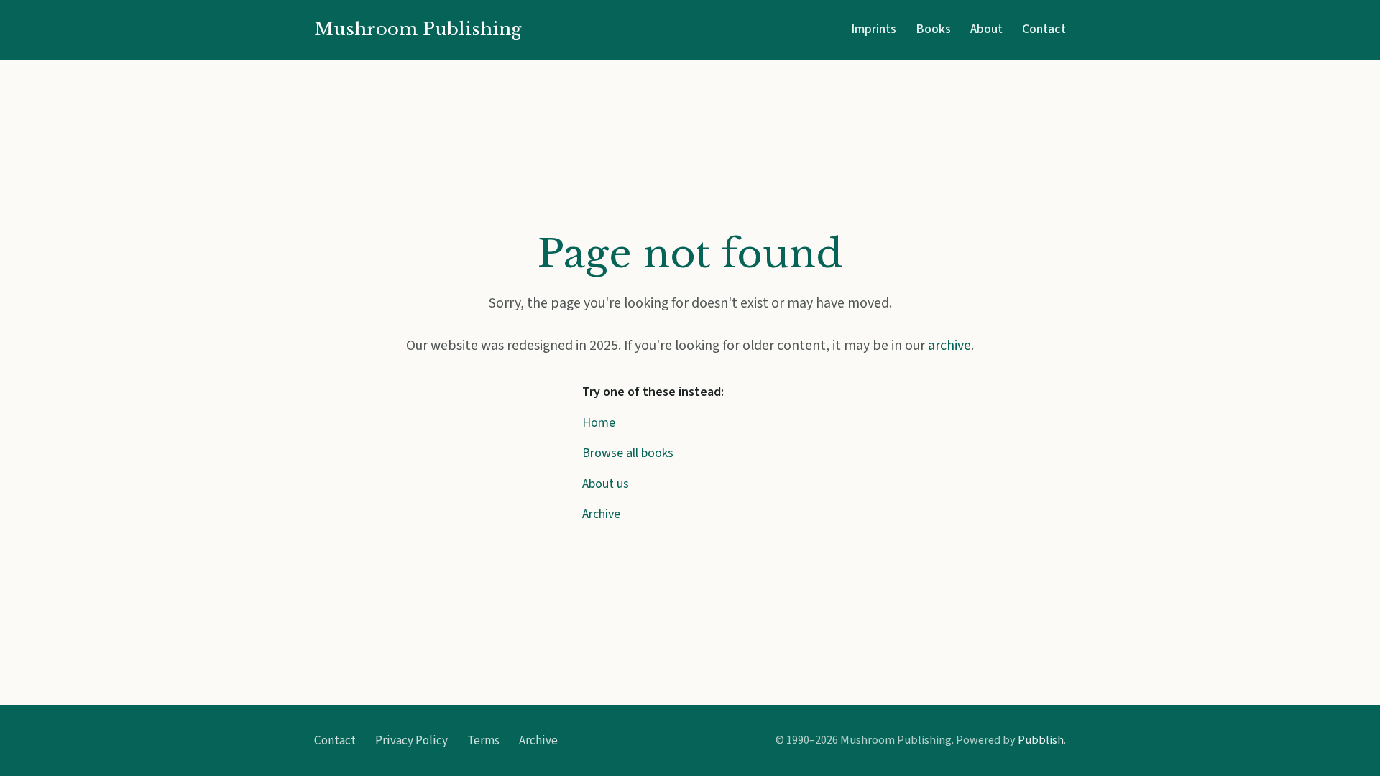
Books (933, 29)
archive (949, 346)
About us (605, 484)
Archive (601, 514)
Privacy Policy (411, 740)
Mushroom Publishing (418, 29)
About (986, 29)
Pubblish (1041, 739)
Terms (483, 740)
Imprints (873, 29)
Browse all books (627, 453)
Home (598, 423)
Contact (1044, 29)
